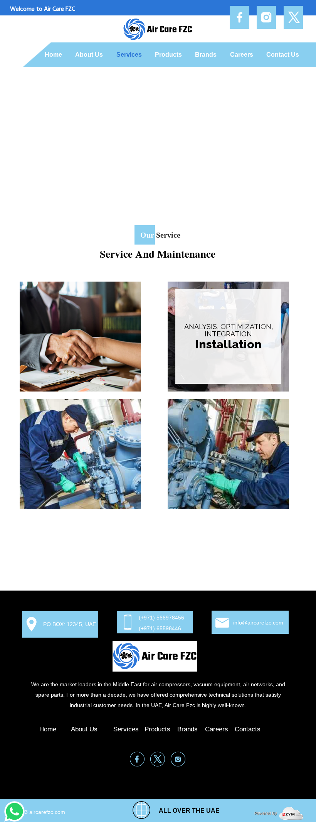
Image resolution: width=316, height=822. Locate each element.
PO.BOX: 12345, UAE (69, 624)
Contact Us (282, 54)
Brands (206, 54)
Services (129, 54)
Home (53, 54)
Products (168, 54)
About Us (89, 54)
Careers (241, 54)
